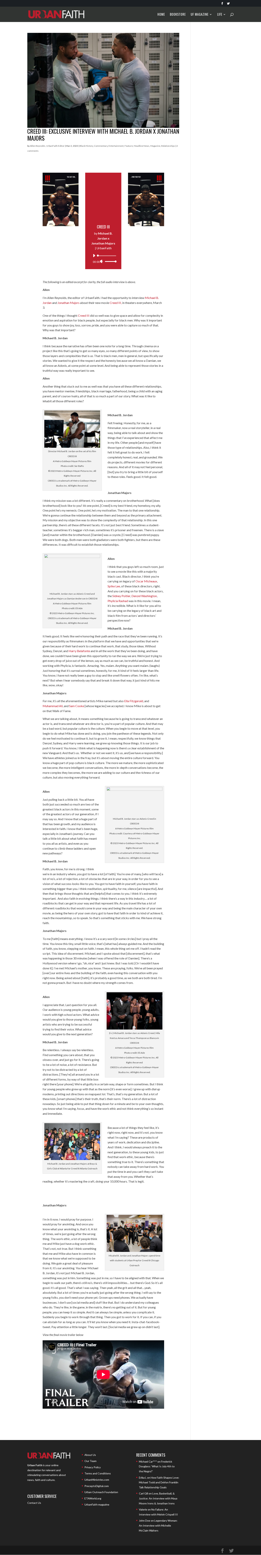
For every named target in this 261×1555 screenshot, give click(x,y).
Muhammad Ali (53, 706)
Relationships (168, 145)
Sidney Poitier (121, 596)
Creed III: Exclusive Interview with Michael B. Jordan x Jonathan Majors (103, 134)
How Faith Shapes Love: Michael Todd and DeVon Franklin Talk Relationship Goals (159, 1482)
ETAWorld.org (92, 1498)
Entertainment (116, 145)
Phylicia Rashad (118, 601)
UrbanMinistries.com (96, 1479)
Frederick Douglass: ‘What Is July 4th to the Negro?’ (157, 1466)
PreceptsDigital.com (96, 1486)
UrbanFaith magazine (96, 1504)
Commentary (101, 145)
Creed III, (116, 302)
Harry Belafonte (79, 651)
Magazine (155, 145)
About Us (90, 1454)
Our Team (90, 1461)
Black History (86, 145)
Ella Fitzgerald (133, 701)
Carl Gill (143, 1493)
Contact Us (34, 1502)
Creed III (83, 315)
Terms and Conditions (97, 1473)
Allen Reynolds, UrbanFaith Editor (47, 145)
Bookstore (178, 15)
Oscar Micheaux (146, 581)
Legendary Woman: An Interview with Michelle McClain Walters (158, 1525)
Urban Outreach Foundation (101, 1492)
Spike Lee (114, 586)
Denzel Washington (144, 596)
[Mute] (101, 261)
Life (219, 15)
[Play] (94, 256)
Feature (129, 145)
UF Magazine (199, 15)
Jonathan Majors (68, 302)
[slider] (110, 261)
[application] (103, 258)
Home (161, 15)
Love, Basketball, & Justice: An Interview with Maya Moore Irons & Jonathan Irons (158, 1498)
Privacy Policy (92, 1467)
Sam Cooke (76, 706)
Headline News (141, 145)
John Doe (144, 1520)
